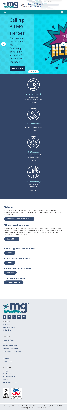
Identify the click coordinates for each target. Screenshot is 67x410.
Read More (33, 103)
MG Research (33, 152)
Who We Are (7, 343)
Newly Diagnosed (33, 94)
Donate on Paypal (9, 377)
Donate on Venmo (9, 374)
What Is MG (6, 324)
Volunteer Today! (33, 182)
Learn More (11, 239)
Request (10, 273)
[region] (33, 44)
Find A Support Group (10, 382)
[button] (5, 12)
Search (9, 253)
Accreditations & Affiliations (12, 351)
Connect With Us (14, 282)
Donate (5, 371)
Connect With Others (33, 124)
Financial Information (10, 346)
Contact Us (6, 358)
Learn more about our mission (19, 219)
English (49, 1)
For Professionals (9, 327)
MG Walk (6, 379)
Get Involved (7, 330)
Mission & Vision (8, 340)
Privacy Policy (7, 361)
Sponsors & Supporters (11, 348)
